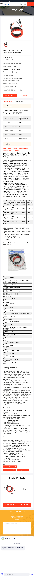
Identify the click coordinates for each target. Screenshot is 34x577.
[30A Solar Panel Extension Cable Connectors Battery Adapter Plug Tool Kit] (17, 29)
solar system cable (23, 469)
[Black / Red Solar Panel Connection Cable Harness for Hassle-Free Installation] (24, 489)
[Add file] (2, 574)
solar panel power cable (10, 466)
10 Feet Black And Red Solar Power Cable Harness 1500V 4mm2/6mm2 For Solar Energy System (9, 498)
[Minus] (32, 538)
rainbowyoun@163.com (8, 1)
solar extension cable (9, 469)
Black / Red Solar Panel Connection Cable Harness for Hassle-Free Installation (24, 498)
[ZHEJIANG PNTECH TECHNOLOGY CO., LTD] (7, 4)
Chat (30, 4)
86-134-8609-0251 (28, 1)
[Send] (31, 574)
